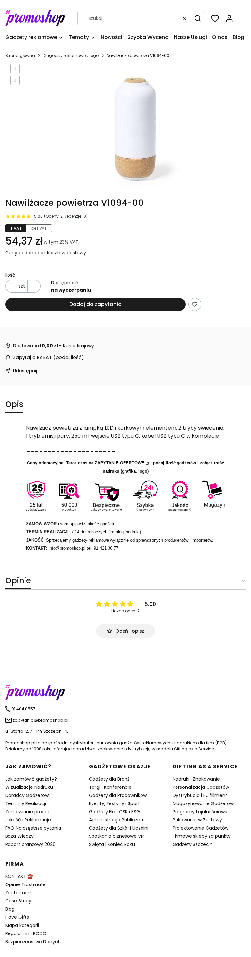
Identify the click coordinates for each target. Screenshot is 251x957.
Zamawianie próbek (27, 811)
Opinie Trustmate (25, 884)
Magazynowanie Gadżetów (203, 803)
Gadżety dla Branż (109, 779)
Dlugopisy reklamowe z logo (71, 55)
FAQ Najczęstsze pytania (33, 828)
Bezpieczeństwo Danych (33, 941)
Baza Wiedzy (19, 836)
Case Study (18, 901)
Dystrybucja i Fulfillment (200, 795)
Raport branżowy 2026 (30, 844)
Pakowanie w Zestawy (197, 820)
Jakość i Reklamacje (28, 820)
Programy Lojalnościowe (200, 811)
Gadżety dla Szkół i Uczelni (118, 828)
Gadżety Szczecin (193, 844)
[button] (198, 18)
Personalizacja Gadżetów (201, 787)
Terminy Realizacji (25, 803)
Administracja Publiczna (116, 820)
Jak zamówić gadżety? (31, 779)
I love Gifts (17, 917)
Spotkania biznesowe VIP (116, 836)
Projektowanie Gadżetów (200, 828)
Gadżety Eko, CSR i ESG (114, 811)
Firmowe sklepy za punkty (202, 836)
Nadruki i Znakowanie (196, 779)
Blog (10, 909)
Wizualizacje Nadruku (29, 787)
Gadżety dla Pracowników (118, 795)
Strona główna (20, 55)
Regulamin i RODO (26, 933)
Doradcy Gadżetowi (27, 795)
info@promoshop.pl (67, 548)
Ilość (10, 275)
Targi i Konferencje (110, 787)
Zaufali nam (19, 892)
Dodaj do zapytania (95, 304)
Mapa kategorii (22, 925)
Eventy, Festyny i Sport (114, 803)
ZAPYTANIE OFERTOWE (119, 463)
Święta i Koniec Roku (112, 844)
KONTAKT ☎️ (19, 876)
